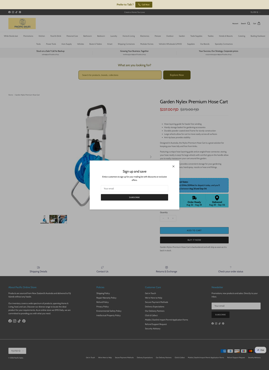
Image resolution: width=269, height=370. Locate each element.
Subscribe (134, 197)
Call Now (145, 4)
